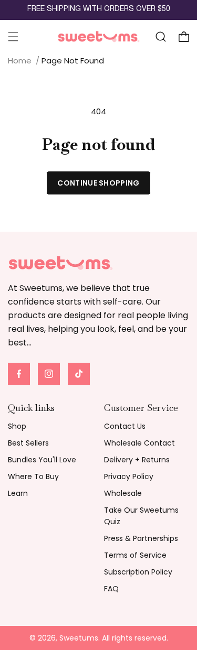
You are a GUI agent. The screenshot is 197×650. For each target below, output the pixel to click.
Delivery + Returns (137, 459)
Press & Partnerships (141, 538)
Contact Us (125, 426)
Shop (17, 426)
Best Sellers (28, 443)
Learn (18, 493)
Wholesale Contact (139, 443)
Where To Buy (33, 476)
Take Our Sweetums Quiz (141, 516)
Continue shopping (98, 183)
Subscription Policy (138, 572)
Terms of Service (135, 555)
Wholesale (123, 493)
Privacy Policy (128, 476)
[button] (13, 36)
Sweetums (78, 638)
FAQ (111, 588)
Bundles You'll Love (42, 459)
